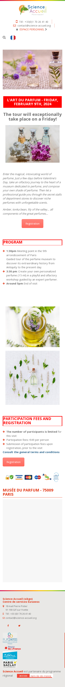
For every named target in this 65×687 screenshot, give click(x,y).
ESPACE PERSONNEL (32, 29)
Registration (32, 223)
